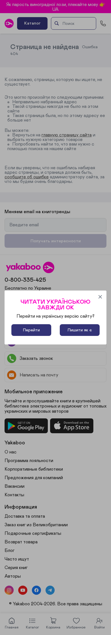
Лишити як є (79, 330)
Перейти (31, 330)
